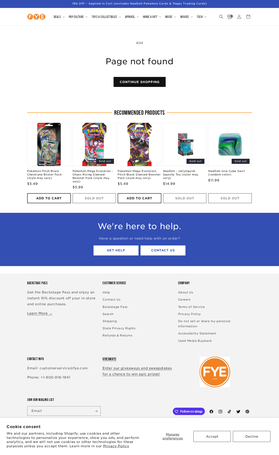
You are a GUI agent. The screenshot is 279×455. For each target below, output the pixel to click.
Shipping (110, 321)
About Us (185, 292)
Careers (184, 299)
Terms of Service (191, 307)
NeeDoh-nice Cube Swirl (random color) (226, 173)
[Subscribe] (96, 411)
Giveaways (109, 359)
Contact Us (163, 250)
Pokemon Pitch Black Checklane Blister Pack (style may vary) (44, 175)
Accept (212, 436)
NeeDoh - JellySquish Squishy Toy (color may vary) (180, 175)
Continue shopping (140, 82)
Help (106, 292)
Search (108, 314)
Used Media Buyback (195, 340)
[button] (58, 16)
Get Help (116, 250)
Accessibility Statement (197, 333)
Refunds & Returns (117, 335)
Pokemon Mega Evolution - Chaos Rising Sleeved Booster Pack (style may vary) (93, 176)
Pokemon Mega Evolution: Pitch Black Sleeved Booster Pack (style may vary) (139, 175)
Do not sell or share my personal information (204, 324)
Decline (251, 436)
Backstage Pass (115, 307)
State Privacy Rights (119, 328)
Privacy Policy (116, 446)
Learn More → (39, 313)
